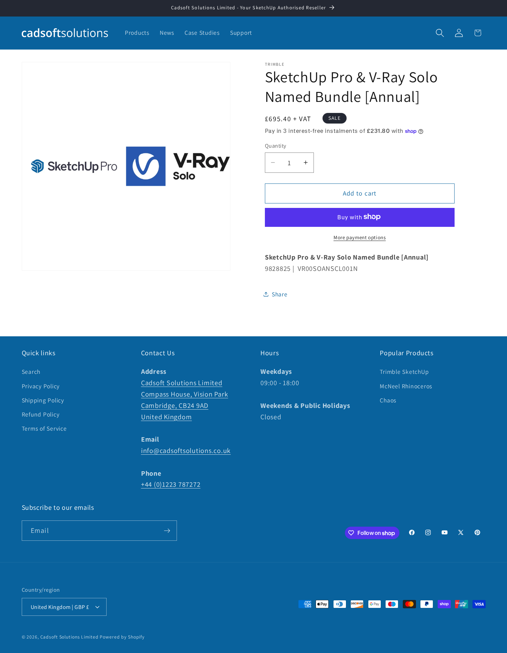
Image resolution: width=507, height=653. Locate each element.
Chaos (388, 400)
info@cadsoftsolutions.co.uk (186, 450)
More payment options (360, 237)
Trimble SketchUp (404, 372)
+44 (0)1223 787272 (171, 484)
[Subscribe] (167, 530)
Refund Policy (41, 414)
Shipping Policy (43, 400)
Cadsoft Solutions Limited (69, 637)
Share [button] (280, 294)
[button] (439, 32)
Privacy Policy (41, 386)
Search (31, 372)
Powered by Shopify (122, 637)
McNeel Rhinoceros (406, 386)
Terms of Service (44, 428)
